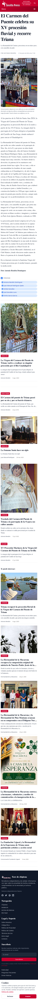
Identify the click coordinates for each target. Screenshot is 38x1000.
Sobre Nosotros (7, 922)
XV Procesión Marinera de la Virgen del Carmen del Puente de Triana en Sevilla (19, 549)
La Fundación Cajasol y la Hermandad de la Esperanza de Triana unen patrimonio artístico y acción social (18, 845)
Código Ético (6, 925)
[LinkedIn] (13, 895)
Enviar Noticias (6, 975)
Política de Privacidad (8, 928)
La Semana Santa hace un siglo (14, 450)
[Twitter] (6, 895)
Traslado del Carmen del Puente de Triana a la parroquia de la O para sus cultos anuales (18, 521)
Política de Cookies (8, 930)
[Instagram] (10, 895)
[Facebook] (3, 895)
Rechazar (10, 996)
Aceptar (28, 996)
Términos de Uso (7, 933)
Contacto (4, 939)
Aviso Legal (5, 936)
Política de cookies (7, 992)
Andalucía (5, 907)
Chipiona (4, 905)
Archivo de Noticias (8, 910)
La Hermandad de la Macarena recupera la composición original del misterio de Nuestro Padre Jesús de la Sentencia (17, 663)
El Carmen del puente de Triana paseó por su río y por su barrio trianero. (18, 399)
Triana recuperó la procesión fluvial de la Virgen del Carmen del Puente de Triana (18, 609)
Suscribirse (19, 959)
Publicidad (5, 970)
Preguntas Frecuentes (9, 973)
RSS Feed (5, 913)
